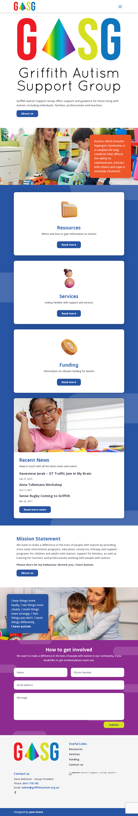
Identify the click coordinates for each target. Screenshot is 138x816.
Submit (114, 724)
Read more (69, 244)
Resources (75, 749)
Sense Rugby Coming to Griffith (44, 496)
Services (74, 754)
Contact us (76, 764)
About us (27, 113)
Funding (74, 759)
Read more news (35, 509)
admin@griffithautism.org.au (40, 787)
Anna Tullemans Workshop (40, 484)
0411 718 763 (30, 783)
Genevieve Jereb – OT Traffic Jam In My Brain (55, 473)
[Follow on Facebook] (15, 792)
